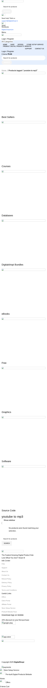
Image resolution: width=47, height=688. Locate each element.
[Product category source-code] (23, 334)
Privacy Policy (6, 586)
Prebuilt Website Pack (9, 612)
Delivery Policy (7, 582)
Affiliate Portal (6, 604)
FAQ (3, 564)
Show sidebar (9, 520)
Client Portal (6, 601)
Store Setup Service (8, 608)
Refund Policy (6, 579)
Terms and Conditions (9, 590)
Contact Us (5, 575)
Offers (4, 597)
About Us (5, 571)
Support (4, 568)
